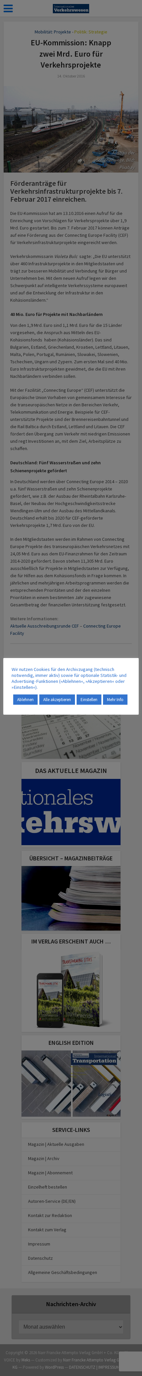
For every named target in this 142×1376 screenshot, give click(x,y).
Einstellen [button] (89, 699)
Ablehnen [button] (25, 699)
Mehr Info (115, 699)
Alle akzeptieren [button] (57, 699)
